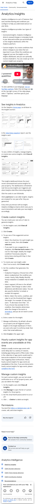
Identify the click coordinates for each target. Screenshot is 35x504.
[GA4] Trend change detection (14, 473)
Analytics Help (11, 3)
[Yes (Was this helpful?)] (25, 417)
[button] (3, 2)
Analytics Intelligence (12, 460)
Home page (17, 107)
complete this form (8, 369)
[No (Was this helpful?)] (30, 417)
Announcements (22, 7)
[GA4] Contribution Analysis (13, 477)
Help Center (4, 7)
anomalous (8, 312)
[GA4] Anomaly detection (12, 469)
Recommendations (10, 481)
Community (12, 7)
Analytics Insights (10, 464)
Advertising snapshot (13, 133)
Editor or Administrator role (20, 408)
